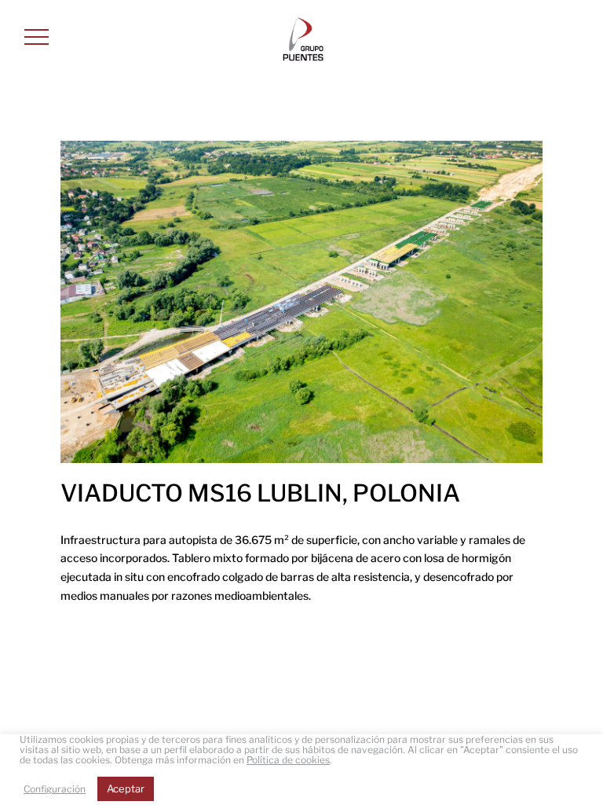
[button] (36, 36)
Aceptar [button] (125, 788)
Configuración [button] (55, 789)
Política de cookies (288, 760)
